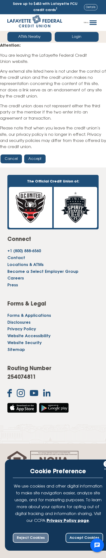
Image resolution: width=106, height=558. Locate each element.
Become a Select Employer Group (42, 272)
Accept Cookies (84, 538)
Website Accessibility (29, 336)
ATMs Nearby (29, 37)
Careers (15, 278)
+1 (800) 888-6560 (24, 251)
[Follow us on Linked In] (47, 394)
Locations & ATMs (25, 265)
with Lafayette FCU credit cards (45, 7)
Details (91, 7)
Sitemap (16, 350)
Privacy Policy (21, 329)
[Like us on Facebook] (9, 394)
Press (12, 285)
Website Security (24, 343)
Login (76, 37)
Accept (34, 159)
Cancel (11, 159)
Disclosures (19, 323)
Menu (86, 23)
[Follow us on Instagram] (21, 394)
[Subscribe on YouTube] (34, 394)
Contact (16, 258)
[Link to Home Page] (34, 22)
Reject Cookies (31, 538)
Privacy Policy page (68, 521)
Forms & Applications (29, 316)
